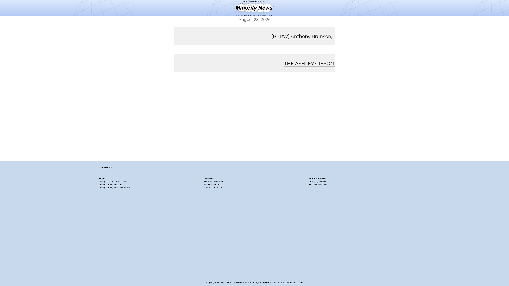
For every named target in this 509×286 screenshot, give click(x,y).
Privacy (284, 282)
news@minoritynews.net (110, 184)
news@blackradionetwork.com (113, 181)
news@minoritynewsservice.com (114, 187)
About (276, 282)
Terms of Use (296, 282)
